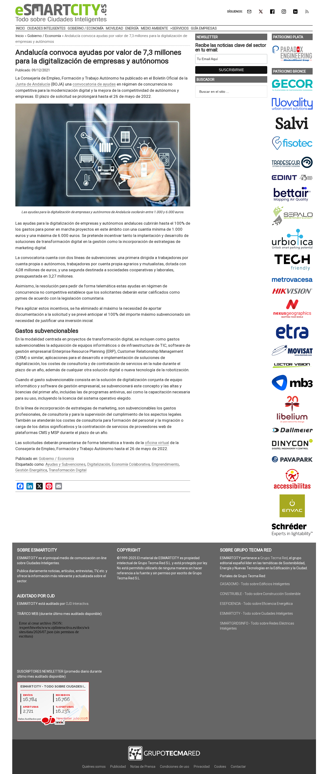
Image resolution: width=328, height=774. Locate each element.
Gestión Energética (31, 470)
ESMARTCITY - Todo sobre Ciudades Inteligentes (256, 613)
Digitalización (98, 464)
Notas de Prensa (142, 766)
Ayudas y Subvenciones (65, 464)
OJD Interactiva (77, 604)
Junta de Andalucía (32, 84)
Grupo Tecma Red (274, 558)
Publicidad (118, 766)
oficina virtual (157, 442)
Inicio (19, 36)
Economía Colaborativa (131, 464)
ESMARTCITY (61, 13)
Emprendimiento (165, 464)
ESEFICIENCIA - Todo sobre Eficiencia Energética (256, 604)
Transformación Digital (67, 470)
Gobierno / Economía (44, 36)
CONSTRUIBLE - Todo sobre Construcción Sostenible (260, 594)
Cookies (220, 766)
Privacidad (202, 766)
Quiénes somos (94, 766)
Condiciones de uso (174, 766)
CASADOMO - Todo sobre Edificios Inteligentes (255, 584)
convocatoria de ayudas (94, 84)
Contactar (238, 766)
